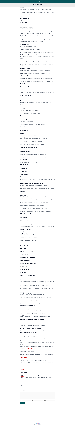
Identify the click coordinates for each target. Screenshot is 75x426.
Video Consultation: (24, 353)
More (44, 1)
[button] (36, 1)
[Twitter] (36, 423)
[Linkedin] (39, 423)
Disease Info (22, 376)
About (43, 1)
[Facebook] (35, 423)
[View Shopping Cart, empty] (54, 1)
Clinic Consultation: (23, 357)
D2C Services (34, 1)
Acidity (22, 375)
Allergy (39, 375)
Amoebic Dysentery (40, 382)
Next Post (53, 369)
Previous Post (22, 369)
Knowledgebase (39, 1)
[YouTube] (37, 423)
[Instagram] (38, 423)
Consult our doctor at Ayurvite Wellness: (27, 348)
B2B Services (30, 1)
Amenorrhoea (23, 382)
